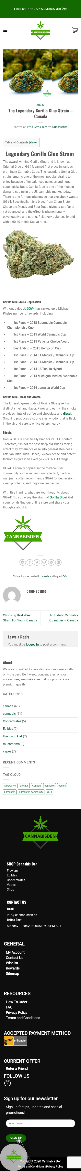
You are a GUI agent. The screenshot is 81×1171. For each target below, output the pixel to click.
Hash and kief (12, 736)
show (33, 142)
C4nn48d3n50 (59, 127)
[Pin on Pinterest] (51, 562)
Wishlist (12, 963)
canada (40, 105)
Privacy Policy (16, 1012)
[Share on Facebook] (30, 562)
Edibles (8, 729)
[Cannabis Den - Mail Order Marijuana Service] (40, 30)
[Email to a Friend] (44, 562)
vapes (7, 751)
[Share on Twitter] (37, 562)
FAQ (9, 1007)
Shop (10, 889)
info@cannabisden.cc (22, 915)
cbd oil (62, 785)
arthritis (24, 785)
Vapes (11, 885)
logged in (32, 644)
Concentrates (12, 721)
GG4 (65, 576)
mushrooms (11, 744)
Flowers (12, 871)
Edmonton (9, 791)
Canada (36, 785)
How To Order (16, 1002)
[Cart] (75, 30)
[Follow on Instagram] (7, 1083)
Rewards (13, 968)
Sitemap (12, 973)
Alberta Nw (10, 785)
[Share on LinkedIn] (58, 562)
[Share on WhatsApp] (22, 562)
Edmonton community (31, 791)
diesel (67, 413)
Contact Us (14, 958)
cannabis (9, 713)
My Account (15, 952)
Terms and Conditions (23, 1018)
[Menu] (5, 30)
